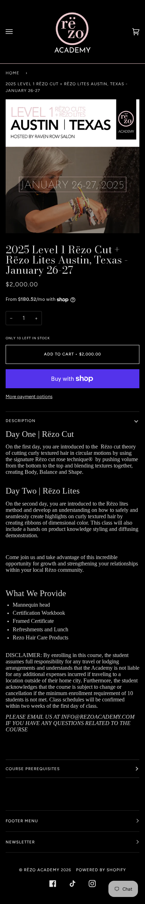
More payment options (29, 396)
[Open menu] (16, 31)
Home (12, 72)
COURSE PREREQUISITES (33, 768)
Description (21, 420)
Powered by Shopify (101, 869)
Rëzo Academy (41, 869)
